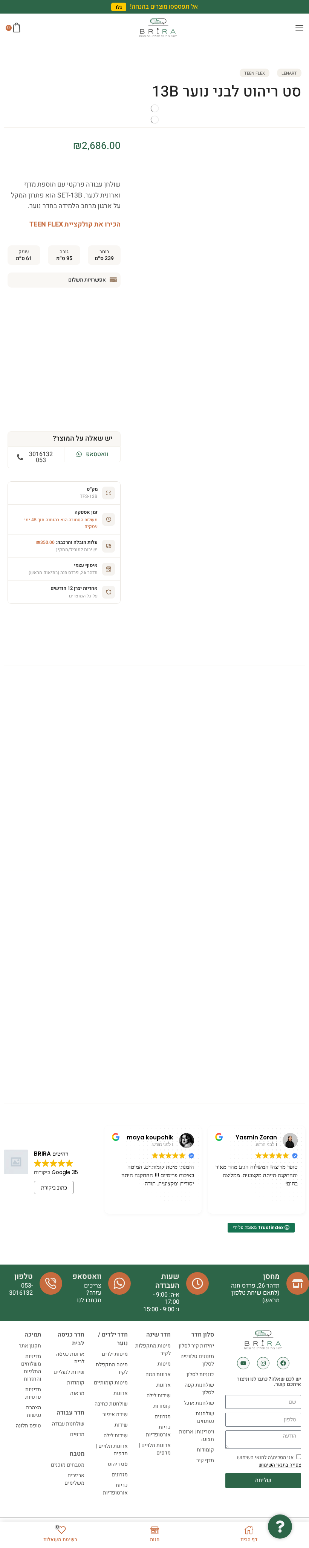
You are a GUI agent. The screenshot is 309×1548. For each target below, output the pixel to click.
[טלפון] (51, 1283)
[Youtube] (243, 1363)
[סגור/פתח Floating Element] (280, 1526)
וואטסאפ (86, 1276)
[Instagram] (263, 1363)
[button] (118, 7)
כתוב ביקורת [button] (54, 1187)
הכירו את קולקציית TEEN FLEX (75, 224)
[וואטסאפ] (119, 1283)
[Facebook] (283, 1363)
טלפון (23, 1276)
